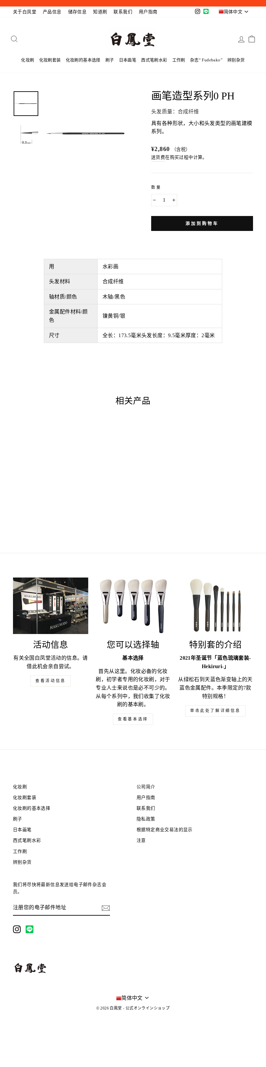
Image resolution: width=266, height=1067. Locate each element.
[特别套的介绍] (215, 606)
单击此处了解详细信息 (215, 710)
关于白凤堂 (24, 11)
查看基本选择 (133, 719)
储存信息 (77, 11)
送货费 (158, 157)
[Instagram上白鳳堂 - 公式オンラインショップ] (17, 929)
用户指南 (148, 11)
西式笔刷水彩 (154, 59)
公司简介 (146, 786)
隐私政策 (146, 819)
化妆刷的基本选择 (83, 59)
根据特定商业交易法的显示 (165, 829)
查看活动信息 (50, 681)
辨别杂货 (236, 59)
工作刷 (178, 59)
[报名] (106, 908)
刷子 (109, 59)
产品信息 (52, 11)
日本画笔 (128, 59)
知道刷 (100, 11)
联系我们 (123, 11)
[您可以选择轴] (133, 606)
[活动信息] (50, 606)
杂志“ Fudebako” (206, 59)
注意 (141, 840)
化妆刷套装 (50, 59)
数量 (156, 187)
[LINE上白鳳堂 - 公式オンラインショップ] (29, 929)
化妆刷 (27, 59)
